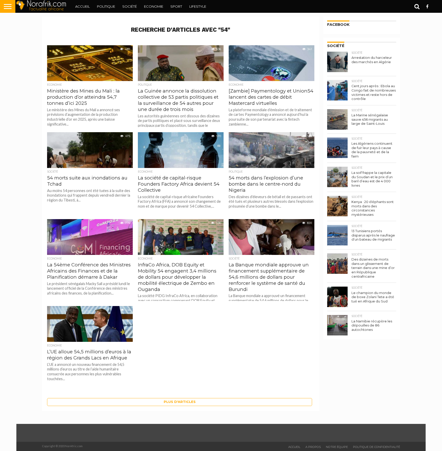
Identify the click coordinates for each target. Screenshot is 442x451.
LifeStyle (197, 6)
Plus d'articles (180, 402)
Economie (153, 6)
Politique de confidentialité (376, 447)
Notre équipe (337, 447)
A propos (313, 447)
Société (129, 6)
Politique (106, 6)
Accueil (82, 6)
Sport (176, 6)
